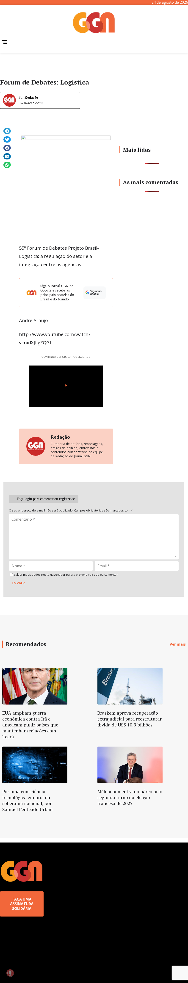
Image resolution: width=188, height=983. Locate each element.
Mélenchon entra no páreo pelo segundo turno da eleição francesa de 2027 (129, 797)
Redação (31, 97)
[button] (7, 131)
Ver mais (178, 644)
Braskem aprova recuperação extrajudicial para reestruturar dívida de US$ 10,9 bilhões (129, 719)
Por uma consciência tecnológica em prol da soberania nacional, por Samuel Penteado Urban (27, 800)
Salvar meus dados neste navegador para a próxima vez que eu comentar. (66, 575)
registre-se (67, 499)
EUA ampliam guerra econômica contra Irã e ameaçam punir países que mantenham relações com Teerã (30, 725)
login (28, 499)
